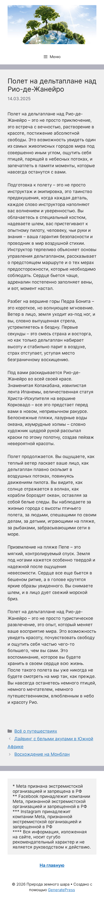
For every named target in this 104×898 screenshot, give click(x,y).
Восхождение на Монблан (42, 754)
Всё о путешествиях (35, 731)
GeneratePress (61, 889)
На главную (52, 865)
